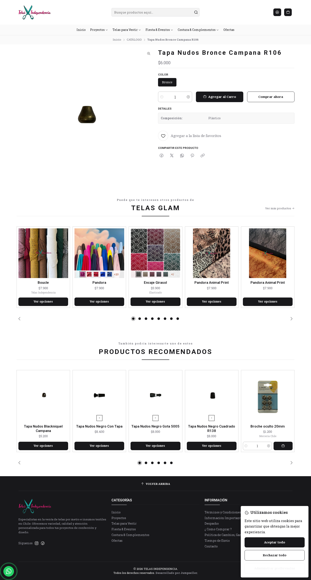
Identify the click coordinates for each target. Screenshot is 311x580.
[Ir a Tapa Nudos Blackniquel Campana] (43, 397)
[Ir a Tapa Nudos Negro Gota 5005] (155, 397)
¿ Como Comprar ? (218, 529)
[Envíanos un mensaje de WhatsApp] (8, 571)
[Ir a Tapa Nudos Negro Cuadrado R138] (212, 397)
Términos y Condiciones (223, 512)
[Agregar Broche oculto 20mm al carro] (283, 446)
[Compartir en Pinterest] (192, 156)
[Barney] (82, 274)
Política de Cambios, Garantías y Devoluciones (239, 535)
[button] (133, 318)
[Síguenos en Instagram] (36, 543)
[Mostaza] (145, 274)
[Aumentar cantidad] (188, 97)
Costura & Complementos (130, 535)
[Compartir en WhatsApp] (182, 156)
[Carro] (288, 12)
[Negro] (139, 274)
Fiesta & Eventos (123, 529)
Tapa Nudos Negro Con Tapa (99, 426)
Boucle (43, 282)
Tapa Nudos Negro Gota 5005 (155, 426)
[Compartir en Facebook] (161, 156)
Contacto (211, 546)
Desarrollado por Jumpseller (176, 573)
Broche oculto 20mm (267, 426)
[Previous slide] (20, 318)
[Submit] (196, 12)
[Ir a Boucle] (43, 253)
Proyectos (118, 518)
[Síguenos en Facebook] (43, 543)
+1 (172, 274)
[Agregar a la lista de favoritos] (65, 252)
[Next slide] (291, 318)
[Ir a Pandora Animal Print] (212, 253)
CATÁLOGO (134, 39)
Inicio (117, 39)
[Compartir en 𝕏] (171, 156)
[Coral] (89, 274)
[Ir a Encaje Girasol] (155, 253)
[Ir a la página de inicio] (34, 12)
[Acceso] (277, 12)
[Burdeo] (152, 274)
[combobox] (155, 12)
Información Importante (223, 518)
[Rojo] (96, 274)
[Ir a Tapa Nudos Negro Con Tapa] (99, 397)
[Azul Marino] (110, 274)
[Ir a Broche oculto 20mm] (268, 397)
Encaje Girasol (155, 282)
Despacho (212, 523)
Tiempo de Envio (217, 541)
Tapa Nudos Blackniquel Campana (43, 428)
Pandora (99, 282)
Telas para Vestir (124, 523)
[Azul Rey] (103, 274)
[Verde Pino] (166, 274)
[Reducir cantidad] (161, 97)
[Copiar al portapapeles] (202, 156)
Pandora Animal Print (211, 282)
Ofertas (116, 541)
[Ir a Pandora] (99, 253)
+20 (116, 274)
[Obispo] (159, 274)
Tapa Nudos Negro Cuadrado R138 (211, 428)
